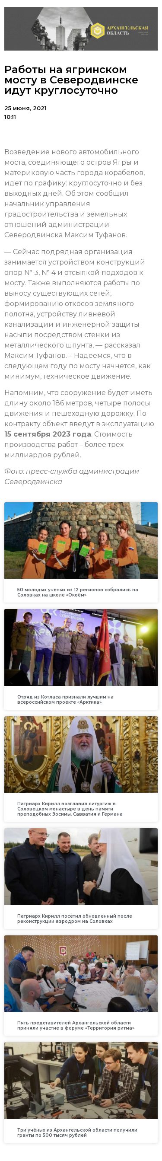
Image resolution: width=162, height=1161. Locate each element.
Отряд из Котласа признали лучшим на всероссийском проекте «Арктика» (65, 699)
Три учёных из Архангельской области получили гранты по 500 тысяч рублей (77, 1132)
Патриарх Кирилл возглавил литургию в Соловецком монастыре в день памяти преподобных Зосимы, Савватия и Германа (70, 809)
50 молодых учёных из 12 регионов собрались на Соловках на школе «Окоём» (77, 592)
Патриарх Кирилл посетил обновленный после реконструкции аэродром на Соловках (74, 918)
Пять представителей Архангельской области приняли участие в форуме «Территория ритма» (75, 1025)
